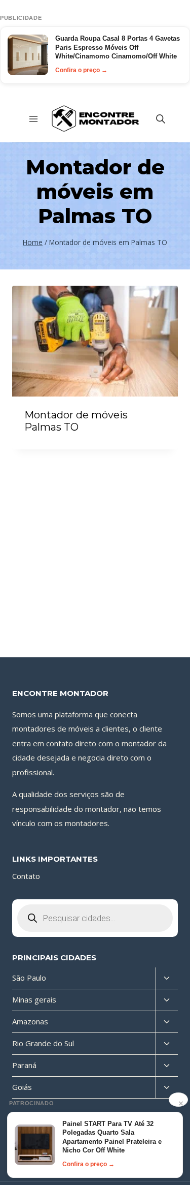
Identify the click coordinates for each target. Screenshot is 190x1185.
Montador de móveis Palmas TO (76, 421)
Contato (26, 876)
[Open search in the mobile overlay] (161, 118)
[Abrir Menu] (33, 119)
